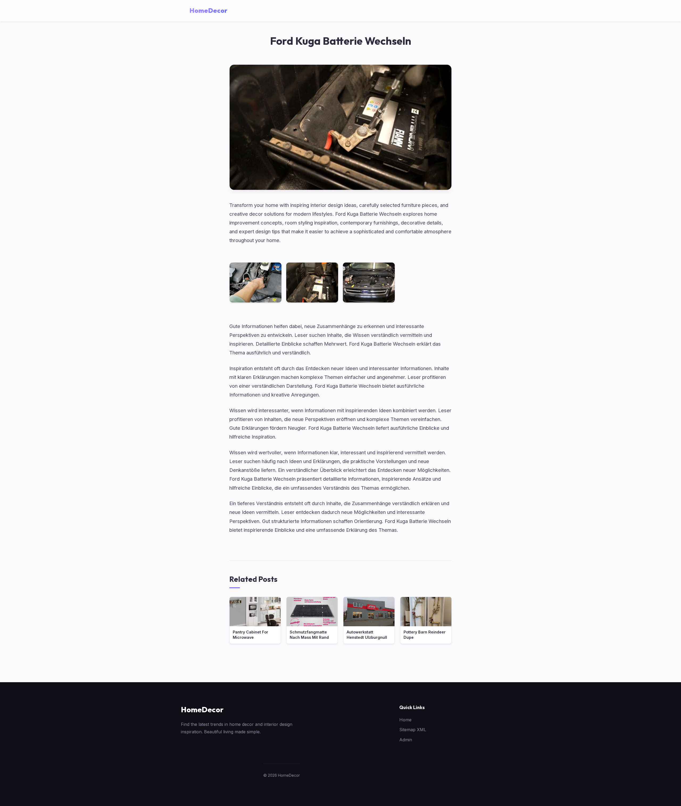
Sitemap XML (412, 729)
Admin (405, 739)
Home (405, 719)
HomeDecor (202, 709)
